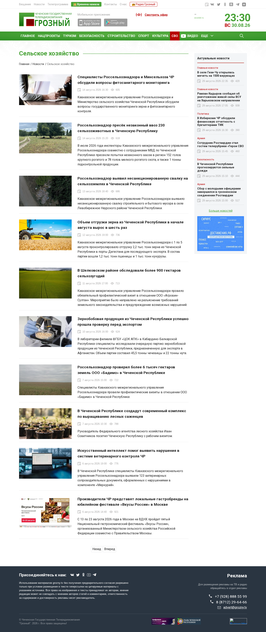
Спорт (143, 36)
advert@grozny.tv (235, 607)
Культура (160, 36)
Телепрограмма (58, 4)
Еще (204, 36)
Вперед (109, 549)
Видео (192, 36)
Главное (28, 36)
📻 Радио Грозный (143, 4)
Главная (24, 64)
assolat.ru (199, 18)
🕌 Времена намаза (86, 4)
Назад (96, 549)
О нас (123, 4)
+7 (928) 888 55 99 (231, 596)
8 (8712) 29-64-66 (231, 602)
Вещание (25, 4)
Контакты (110, 4)
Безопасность (91, 36)
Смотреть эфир (156, 15)
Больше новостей (221, 210)
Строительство (121, 36)
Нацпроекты (49, 36)
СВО (175, 36)
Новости (39, 4)
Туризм (69, 36)
